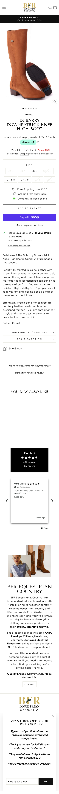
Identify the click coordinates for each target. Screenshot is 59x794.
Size (29, 165)
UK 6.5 (11, 179)
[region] (29, 501)
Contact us (29, 684)
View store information (19, 245)
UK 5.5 (47, 170)
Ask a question (29, 339)
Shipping (24, 153)
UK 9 (49, 179)
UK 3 (11, 170)
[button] (29, 372)
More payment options (29, 225)
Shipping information (29, 332)
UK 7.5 (25, 179)
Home (28, 114)
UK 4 (22, 170)
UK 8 (38, 179)
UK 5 (34, 170)
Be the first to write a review (29, 372)
